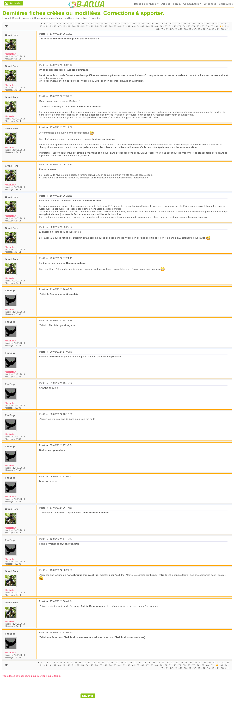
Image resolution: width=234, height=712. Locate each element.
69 (161, 26)
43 (41, 26)
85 (162, 29)
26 (152, 23)
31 (175, 23)
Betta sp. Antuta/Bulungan (85, 606)
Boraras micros (48, 481)
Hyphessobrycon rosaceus (63, 543)
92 (194, 29)
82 (221, 26)
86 (167, 29)
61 (124, 26)
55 (96, 26)
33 (184, 23)
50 (73, 26)
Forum (177, 4)
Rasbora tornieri (92, 200)
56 (101, 26)
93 (199, 29)
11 (83, 23)
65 (142, 26)
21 (129, 23)
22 (134, 23)
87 (171, 29)
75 (189, 26)
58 (110, 26)
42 (226, 23)
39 (212, 23)
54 (92, 26)
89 (181, 29)
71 (170, 26)
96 (213, 29)
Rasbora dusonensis (89, 106)
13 (92, 23)
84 (157, 29)
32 (180, 23)
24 (143, 23)
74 (184, 26)
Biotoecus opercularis (52, 450)
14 (97, 23)
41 (221, 23)
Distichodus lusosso (76, 637)
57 (105, 26)
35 (194, 23)
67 (152, 26)
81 (216, 26)
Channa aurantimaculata (64, 294)
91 (190, 29)
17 (110, 23)
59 (115, 26)
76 (193, 26)
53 (87, 26)
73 (179, 26)
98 (222, 29)
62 (129, 26)
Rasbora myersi (48, 169)
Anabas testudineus (51, 356)
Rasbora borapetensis (68, 231)
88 (176, 29)
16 (106, 23)
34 (189, 23)
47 (59, 26)
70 (166, 26)
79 (207, 26)
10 (78, 23)
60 (119, 26)
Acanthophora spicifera (95, 512)
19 (120, 23)
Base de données (21, 18)
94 (204, 29)
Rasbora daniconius (103, 139)
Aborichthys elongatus (62, 325)
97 (218, 29)
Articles (165, 4)
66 (147, 26)
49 (68, 26)
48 (64, 26)
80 (212, 26)
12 (87, 23)
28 (161, 23)
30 (171, 23)
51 (78, 26)
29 (166, 23)
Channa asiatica (48, 387)
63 (133, 26)
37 (203, 23)
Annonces (210, 4)
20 (124, 23)
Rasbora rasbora (75, 263)
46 (55, 26)
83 (226, 26)
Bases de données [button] (145, 4)
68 (156, 26)
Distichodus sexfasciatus (129, 637)
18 (115, 23)
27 (157, 23)
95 (208, 29)
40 (217, 23)
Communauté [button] (191, 4)
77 (198, 26)
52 (82, 26)
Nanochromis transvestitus (82, 575)
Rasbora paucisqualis (66, 38)
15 (101, 23)
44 (45, 26)
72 (175, 26)
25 (147, 23)
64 (138, 26)
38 (208, 23)
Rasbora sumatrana (77, 69)
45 (50, 26)
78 (203, 26)
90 (185, 29)
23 (138, 23)
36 (198, 23)
